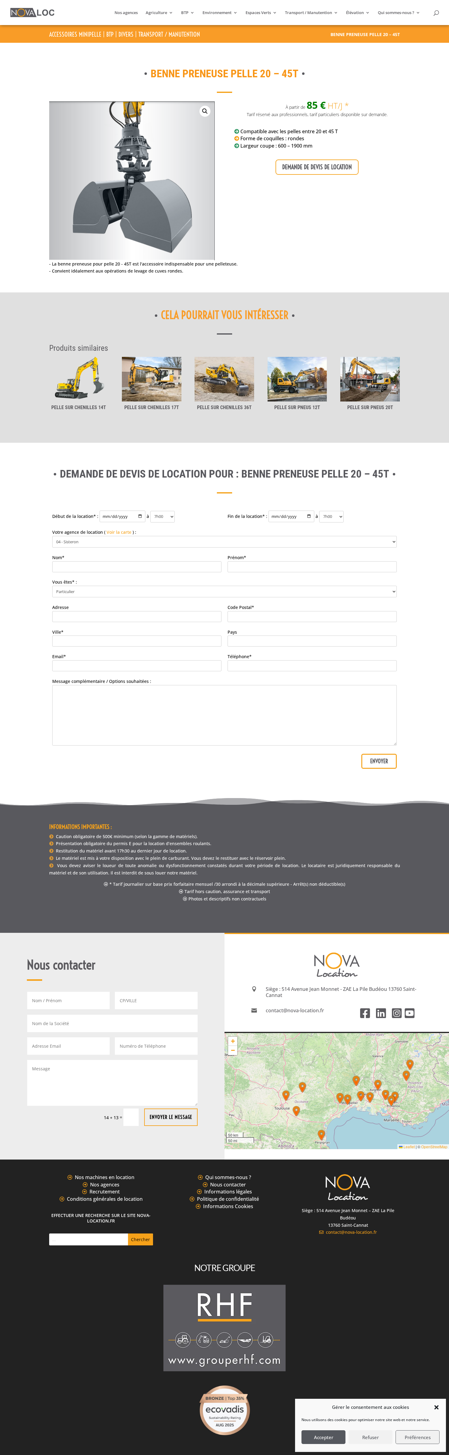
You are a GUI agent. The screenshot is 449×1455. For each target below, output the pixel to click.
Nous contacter (228, 1184)
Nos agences (126, 12)
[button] (436, 1407)
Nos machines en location (104, 1177)
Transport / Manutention (308, 12)
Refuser (370, 1437)
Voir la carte (119, 532)
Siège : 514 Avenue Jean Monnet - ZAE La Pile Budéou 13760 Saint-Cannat (341, 992)
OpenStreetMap (434, 1146)
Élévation (355, 12)
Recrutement (104, 1191)
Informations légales (228, 1191)
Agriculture (156, 12)
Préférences (418, 1437)
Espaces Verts (258, 12)
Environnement (217, 12)
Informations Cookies (228, 1206)
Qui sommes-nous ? (396, 12)
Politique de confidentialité (228, 1199)
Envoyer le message (171, 1117)
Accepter (323, 1437)
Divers (126, 34)
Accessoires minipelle (75, 34)
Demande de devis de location (317, 167)
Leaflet (409, 1146)
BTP (184, 12)
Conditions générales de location (105, 1199)
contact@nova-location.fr (350, 1232)
